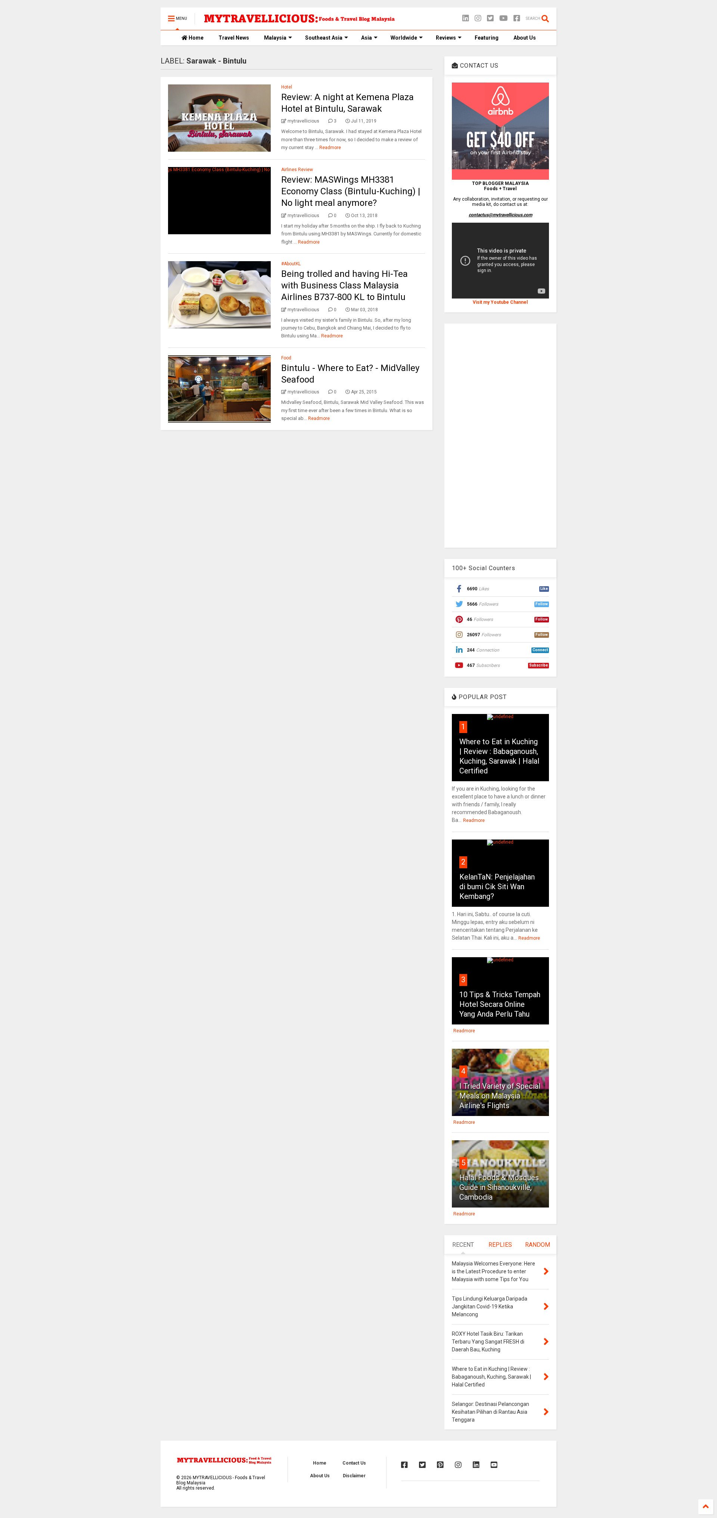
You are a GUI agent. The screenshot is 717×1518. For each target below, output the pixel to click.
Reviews (446, 38)
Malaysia (275, 38)
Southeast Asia (323, 38)
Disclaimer (354, 1475)
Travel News (233, 38)
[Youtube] (494, 1464)
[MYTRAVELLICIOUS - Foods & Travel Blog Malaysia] (299, 21)
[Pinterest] (440, 1464)
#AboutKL (291, 263)
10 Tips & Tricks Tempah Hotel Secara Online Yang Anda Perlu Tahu (499, 1004)
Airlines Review (297, 169)
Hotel (286, 87)
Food (286, 358)
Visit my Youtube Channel (500, 302)
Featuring (487, 38)
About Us (524, 38)
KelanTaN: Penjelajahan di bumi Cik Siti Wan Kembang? (497, 886)
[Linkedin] (465, 18)
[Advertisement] (500, 436)
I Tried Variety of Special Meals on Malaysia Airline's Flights (499, 1096)
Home (195, 38)
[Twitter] (490, 18)
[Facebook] (516, 18)
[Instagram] (478, 18)
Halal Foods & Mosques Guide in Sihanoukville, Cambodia (499, 1187)
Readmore (330, 147)
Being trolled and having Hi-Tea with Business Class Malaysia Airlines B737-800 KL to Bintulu (344, 285)
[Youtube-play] (503, 18)
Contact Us (354, 1463)
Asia (366, 38)
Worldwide (404, 38)
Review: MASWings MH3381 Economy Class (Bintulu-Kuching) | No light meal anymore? (350, 191)
